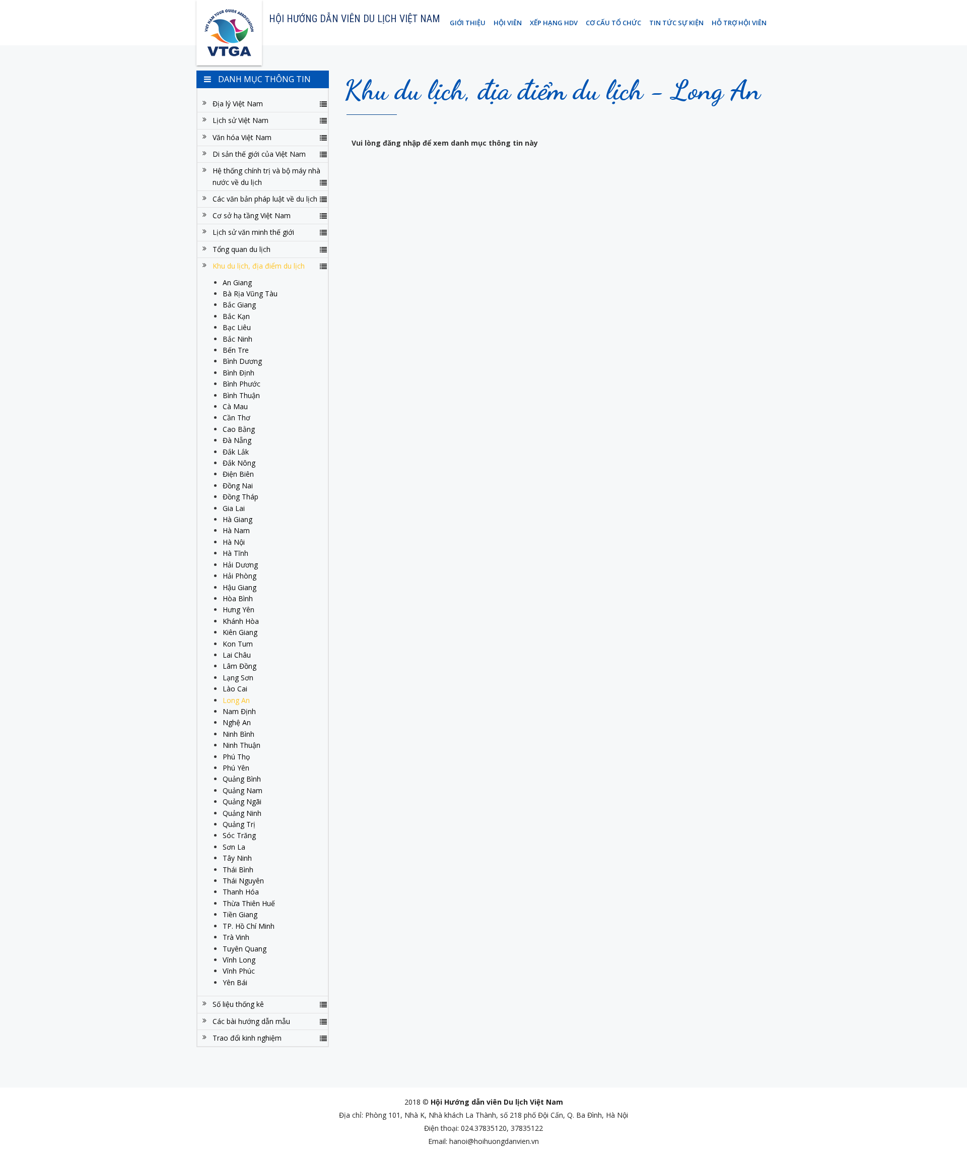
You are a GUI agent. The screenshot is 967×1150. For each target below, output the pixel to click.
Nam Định (239, 711)
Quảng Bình (242, 779)
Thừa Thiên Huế (249, 903)
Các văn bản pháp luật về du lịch (265, 199)
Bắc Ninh (237, 339)
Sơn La (234, 847)
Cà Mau (235, 406)
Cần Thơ (236, 417)
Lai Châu (237, 655)
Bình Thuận (241, 395)
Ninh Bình (238, 734)
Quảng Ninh (242, 813)
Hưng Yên (238, 609)
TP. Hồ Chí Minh (248, 926)
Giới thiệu (468, 22)
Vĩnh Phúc (239, 971)
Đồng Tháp (240, 496)
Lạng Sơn (238, 677)
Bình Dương (242, 361)
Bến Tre (236, 350)
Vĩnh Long (239, 960)
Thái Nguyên (243, 880)
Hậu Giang (239, 587)
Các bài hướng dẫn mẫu (251, 1021)
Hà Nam (236, 530)
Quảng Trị (239, 824)
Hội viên (508, 22)
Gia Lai (234, 508)
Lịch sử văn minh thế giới (253, 232)
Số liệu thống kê (238, 1004)
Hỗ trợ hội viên (739, 22)
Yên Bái (235, 982)
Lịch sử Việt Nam (240, 120)
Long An (236, 700)
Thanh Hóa (241, 892)
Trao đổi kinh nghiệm (247, 1038)
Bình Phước (241, 384)
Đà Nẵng (237, 440)
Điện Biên (238, 474)
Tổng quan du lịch (241, 249)
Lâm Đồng (239, 666)
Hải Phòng (239, 576)
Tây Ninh (237, 858)
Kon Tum (238, 644)
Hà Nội (234, 542)
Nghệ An (237, 722)
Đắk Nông (239, 463)
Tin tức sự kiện (676, 22)
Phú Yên (236, 768)
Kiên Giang (240, 632)
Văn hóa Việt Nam (242, 137)
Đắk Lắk (236, 452)
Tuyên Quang (244, 948)
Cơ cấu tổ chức (613, 22)
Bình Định (238, 372)
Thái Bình (238, 869)
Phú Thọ (236, 756)
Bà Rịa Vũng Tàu (250, 293)
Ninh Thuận (241, 745)
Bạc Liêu (237, 327)
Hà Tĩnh (235, 553)
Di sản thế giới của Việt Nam (259, 154)
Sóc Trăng (239, 835)
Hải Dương (240, 564)
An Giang (237, 282)
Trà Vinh (236, 937)
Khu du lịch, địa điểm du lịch (259, 266)
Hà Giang (237, 519)
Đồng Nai (238, 485)
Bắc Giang (239, 304)
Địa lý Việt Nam (238, 103)
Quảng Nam (242, 790)
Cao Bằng (239, 429)
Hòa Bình (238, 598)
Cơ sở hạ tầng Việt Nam (252, 215)
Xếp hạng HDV (554, 22)
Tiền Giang (240, 914)
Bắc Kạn (236, 316)
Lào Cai (235, 688)
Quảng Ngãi (242, 801)
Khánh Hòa (241, 621)
